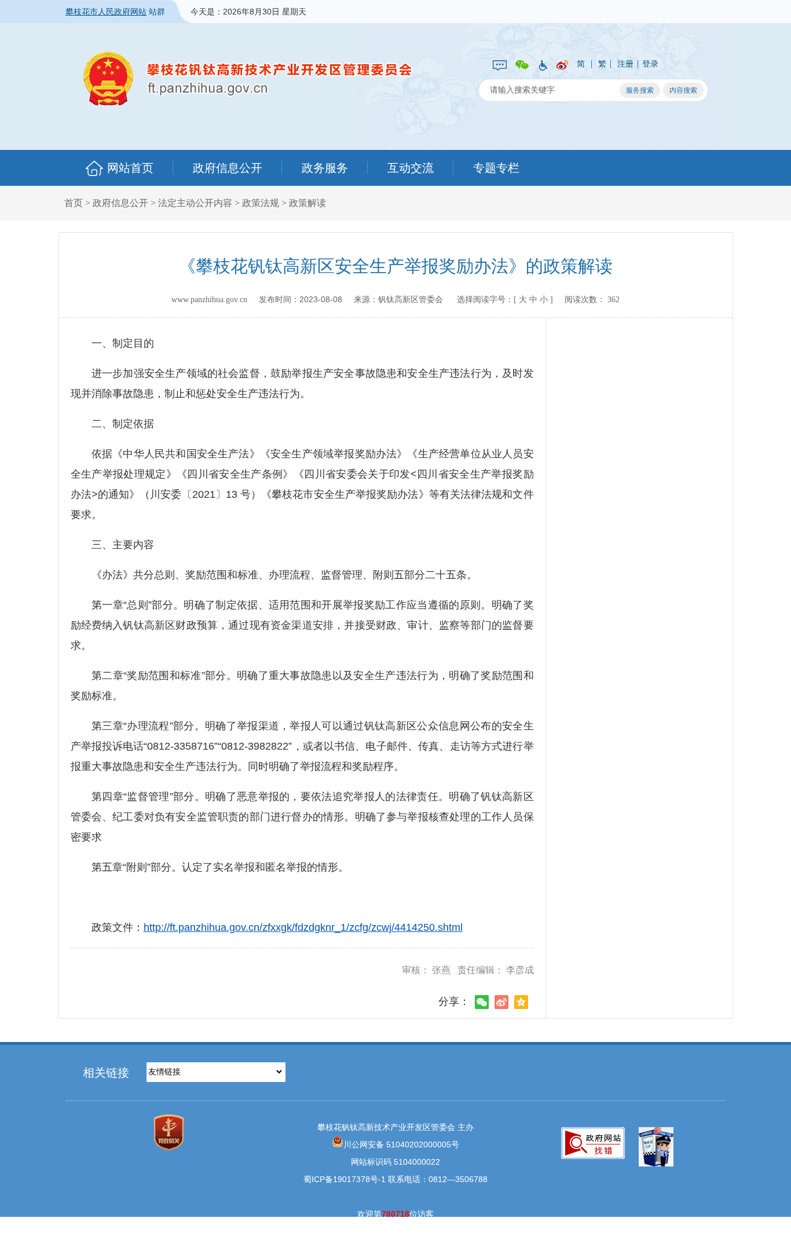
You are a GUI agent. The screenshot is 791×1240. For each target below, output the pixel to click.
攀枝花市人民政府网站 (106, 11)
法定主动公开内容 (195, 203)
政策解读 (307, 203)
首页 (73, 203)
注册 (625, 63)
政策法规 (260, 203)
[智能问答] (500, 64)
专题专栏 (496, 168)
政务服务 (325, 168)
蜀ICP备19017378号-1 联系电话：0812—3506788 (395, 1179)
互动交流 (410, 168)
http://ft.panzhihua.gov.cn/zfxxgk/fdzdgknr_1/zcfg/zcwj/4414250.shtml (303, 927)
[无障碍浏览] (542, 64)
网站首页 (130, 168)
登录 (650, 63)
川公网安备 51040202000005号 (401, 1144)
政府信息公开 (227, 168)
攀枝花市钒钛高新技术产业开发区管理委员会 (248, 78)
